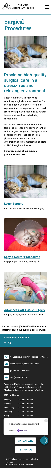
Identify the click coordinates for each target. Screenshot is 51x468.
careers (28, 440)
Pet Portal (25, 449)
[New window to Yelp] (10, 343)
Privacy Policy (11, 464)
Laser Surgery (13, 203)
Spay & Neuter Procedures (22, 257)
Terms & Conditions (25, 464)
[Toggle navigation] (47, 7)
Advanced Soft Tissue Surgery (24, 310)
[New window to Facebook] (5, 343)
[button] (44, 440)
